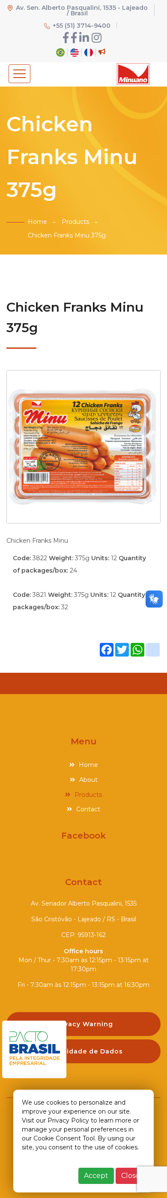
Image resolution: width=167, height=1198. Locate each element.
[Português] (60, 51)
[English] (74, 51)
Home (37, 222)
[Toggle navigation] (19, 73)
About (88, 780)
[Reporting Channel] (101, 51)
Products (75, 222)
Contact (88, 809)
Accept (96, 1176)
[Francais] (88, 51)
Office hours (83, 951)
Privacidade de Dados (84, 1051)
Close (130, 1176)
